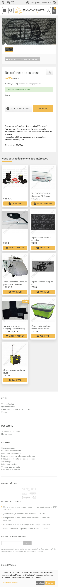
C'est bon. (50, 583)
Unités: (7, 95)
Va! (27, 543)
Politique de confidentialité (11, 453)
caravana (38, 84)
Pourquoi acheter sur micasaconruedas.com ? (18, 456)
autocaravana (23, 84)
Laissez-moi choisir (10, 582)
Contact (4, 412)
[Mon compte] (48, 10)
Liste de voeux (6, 434)
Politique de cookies (8, 464)
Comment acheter (8, 404)
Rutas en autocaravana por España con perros (21, 528)
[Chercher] (10, 10)
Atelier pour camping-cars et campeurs (16, 409)
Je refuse (40, 583)
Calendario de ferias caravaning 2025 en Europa (21, 524)
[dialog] (29, 578)
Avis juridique (6, 461)
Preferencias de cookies (10, 470)
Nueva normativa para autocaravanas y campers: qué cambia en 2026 (30, 507)
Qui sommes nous (8, 407)
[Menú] (4, 10)
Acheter (43, 108)
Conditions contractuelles (11, 451)
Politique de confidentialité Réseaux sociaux (18, 459)
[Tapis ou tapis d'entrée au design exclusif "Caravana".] (9, 49)
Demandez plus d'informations (23, 59)
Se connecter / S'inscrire (10, 431)
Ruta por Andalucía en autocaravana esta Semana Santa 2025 (26, 518)
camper (31, 84)
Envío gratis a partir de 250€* (41, 3)
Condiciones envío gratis (10, 467)
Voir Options (44, 203)
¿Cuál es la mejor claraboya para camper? (19, 514)
